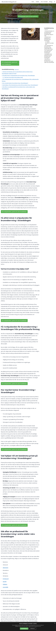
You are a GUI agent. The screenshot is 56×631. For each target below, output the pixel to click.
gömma (16, 69)
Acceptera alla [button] (24, 628)
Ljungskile (5, 587)
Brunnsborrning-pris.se (9, 2)
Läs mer (39, 626)
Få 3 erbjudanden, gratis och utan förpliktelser (28, 16)
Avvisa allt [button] (32, 628)
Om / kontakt (44, 1)
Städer (37, 1)
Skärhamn (5, 567)
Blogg (50, 1)
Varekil (4, 581)
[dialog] (28, 626)
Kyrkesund (6, 578)
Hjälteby (5, 584)
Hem (33, 1)
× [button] (54, 623)
